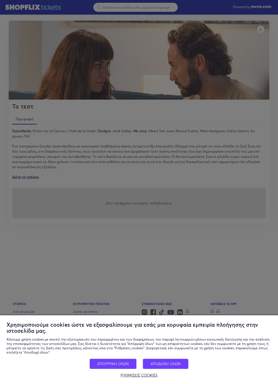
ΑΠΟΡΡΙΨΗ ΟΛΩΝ (113, 363)
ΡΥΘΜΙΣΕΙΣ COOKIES (139, 375)
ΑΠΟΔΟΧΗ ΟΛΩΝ (166, 363)
